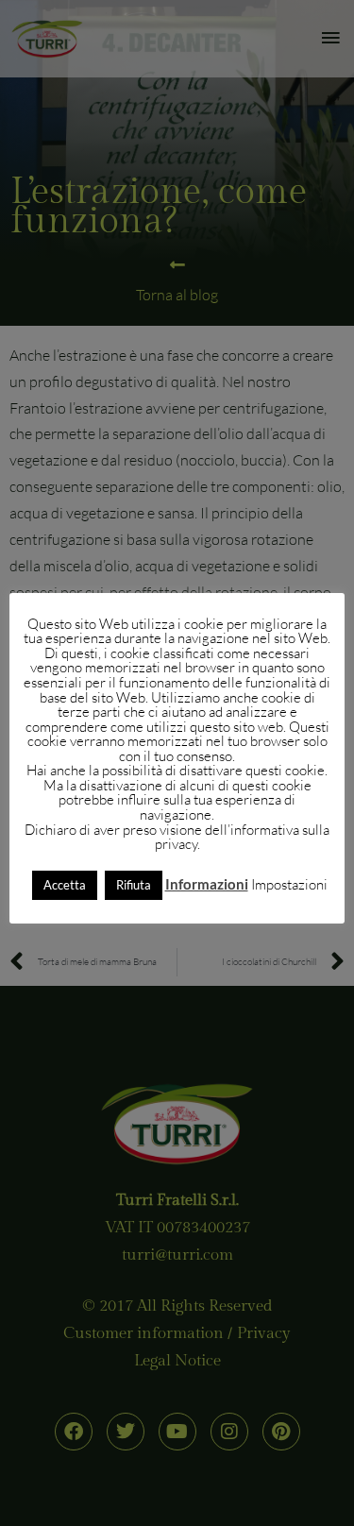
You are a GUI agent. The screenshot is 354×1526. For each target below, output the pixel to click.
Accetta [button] (64, 884)
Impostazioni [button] (289, 884)
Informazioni (206, 884)
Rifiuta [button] (133, 884)
